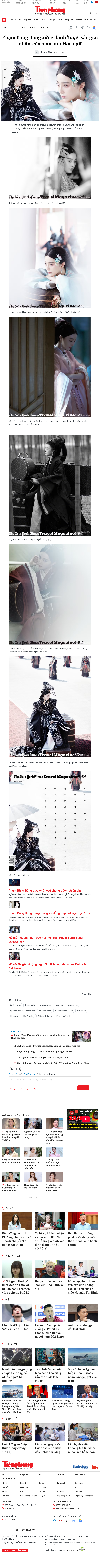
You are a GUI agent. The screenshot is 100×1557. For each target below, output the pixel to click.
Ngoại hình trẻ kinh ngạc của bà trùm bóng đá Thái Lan (11, 1136)
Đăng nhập (13, 1074)
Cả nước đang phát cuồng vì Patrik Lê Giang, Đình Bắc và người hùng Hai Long (49, 1331)
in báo (82, 27)
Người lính (88, 20)
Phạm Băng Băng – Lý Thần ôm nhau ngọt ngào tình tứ (44, 1051)
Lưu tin (5, 84)
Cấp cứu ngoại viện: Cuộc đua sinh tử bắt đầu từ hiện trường (49, 1448)
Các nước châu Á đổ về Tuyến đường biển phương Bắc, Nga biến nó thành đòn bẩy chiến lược (12, 1406)
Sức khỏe (43, 20)
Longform (80, 1475)
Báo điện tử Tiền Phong (50, 10)
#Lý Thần (81, 1010)
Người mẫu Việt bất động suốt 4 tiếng (32, 1134)
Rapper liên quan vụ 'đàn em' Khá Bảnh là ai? (49, 1284)
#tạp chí (30, 1010)
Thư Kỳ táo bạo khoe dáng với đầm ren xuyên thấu (43, 1057)
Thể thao (78, 20)
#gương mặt (44, 1010)
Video (4, 1475)
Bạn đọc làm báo (16, 1550)
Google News (93, 27)
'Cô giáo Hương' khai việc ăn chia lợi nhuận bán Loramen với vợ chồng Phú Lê (16, 1286)
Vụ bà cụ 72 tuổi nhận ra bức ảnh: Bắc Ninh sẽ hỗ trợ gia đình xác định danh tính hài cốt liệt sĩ (49, 1240)
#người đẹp (30, 1005)
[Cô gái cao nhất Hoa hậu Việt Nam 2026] (54, 1152)
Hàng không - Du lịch (28, 1496)
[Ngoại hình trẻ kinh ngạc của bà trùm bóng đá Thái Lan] (11, 1123)
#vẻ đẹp (60, 1005)
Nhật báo (24, 1475)
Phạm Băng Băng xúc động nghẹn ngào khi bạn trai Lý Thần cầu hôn (40, 1036)
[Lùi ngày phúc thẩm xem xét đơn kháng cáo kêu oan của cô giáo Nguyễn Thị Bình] (83, 1269)
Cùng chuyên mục (15, 1114)
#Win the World (63, 1016)
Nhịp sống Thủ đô (64, 1496)
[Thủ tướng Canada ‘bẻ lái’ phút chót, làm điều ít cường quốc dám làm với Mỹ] (37, 1391)
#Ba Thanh (27, 1016)
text (77, 27)
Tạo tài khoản (29, 1074)
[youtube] (96, 2)
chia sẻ (71, 27)
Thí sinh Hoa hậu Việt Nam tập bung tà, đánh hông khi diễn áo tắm (54, 1137)
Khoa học (60, 1491)
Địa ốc (35, 20)
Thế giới (52, 20)
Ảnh (40, 1475)
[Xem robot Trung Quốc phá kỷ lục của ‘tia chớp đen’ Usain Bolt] (62, 1391)
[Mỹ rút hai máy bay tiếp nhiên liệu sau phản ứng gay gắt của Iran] (83, 1357)
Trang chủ (4, 20)
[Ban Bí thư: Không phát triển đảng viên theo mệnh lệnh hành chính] (83, 1221)
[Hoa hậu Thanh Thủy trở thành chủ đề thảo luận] (33, 1152)
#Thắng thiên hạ (44, 1016)
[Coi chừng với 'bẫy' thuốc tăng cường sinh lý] (17, 1432)
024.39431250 (10, 1508)
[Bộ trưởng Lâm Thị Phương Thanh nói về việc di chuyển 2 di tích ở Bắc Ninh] (17, 1221)
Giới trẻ (60, 20)
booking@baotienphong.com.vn (68, 1508)
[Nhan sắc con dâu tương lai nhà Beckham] (11, 1177)
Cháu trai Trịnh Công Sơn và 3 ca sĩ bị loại (16, 1327)
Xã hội (10, 20)
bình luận (88, 27)
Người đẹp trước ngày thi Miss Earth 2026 (54, 1187)
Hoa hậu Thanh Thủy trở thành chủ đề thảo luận (32, 1164)
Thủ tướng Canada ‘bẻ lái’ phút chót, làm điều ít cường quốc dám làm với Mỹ (36, 1406)
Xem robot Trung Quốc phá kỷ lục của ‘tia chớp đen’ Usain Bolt (62, 1404)
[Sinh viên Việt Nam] (80, 1467)
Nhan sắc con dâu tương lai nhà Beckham (10, 1187)
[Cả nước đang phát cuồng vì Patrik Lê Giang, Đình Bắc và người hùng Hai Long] (50, 1313)
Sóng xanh (27, 20)
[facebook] (92, 2)
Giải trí (8, 27)
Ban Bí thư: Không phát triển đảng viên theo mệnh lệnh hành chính (82, 1239)
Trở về (5, 97)
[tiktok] (68, 1520)
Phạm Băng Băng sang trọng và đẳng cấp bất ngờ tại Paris (49, 913)
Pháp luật (69, 20)
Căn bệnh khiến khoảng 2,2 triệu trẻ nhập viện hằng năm (82, 1448)
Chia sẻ (5, 77)
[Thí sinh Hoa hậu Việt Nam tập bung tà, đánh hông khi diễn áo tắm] (54, 1123)
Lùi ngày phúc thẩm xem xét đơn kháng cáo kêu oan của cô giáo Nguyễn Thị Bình (83, 1286)
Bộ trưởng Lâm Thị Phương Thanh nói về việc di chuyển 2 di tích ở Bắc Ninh (16, 1239)
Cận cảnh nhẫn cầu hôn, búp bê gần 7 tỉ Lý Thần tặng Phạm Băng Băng (53, 1063)
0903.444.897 (10, 1520)
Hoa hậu (78, 1491)
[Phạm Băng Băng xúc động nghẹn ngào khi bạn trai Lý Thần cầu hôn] (81, 1036)
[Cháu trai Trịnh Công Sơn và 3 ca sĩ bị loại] (17, 1313)
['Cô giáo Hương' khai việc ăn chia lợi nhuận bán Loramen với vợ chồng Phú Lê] (17, 1269)
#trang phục (46, 1005)
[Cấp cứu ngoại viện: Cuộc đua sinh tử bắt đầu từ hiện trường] (50, 1432)
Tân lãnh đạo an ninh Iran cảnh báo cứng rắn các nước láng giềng (49, 1375)
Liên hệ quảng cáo (62, 1502)
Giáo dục (42, 1491)
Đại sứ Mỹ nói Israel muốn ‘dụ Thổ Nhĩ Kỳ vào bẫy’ (87, 1403)
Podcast (61, 1475)
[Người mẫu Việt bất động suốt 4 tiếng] (33, 1123)
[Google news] (81, 1521)
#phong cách (16, 1010)
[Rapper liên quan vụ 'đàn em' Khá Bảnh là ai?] (50, 1269)
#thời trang (15, 1005)
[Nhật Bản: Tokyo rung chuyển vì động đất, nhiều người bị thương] (17, 1357)
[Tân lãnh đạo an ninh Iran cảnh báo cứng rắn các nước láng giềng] (50, 1357)
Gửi (83, 1088)
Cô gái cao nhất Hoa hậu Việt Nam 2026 (53, 1162)
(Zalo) (71, 1505)
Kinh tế (18, 20)
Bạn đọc (5, 1496)
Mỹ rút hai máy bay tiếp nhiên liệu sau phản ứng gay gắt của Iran (82, 1375)
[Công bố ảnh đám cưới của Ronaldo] (11, 1152)
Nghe (5, 70)
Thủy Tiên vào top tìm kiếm (31, 1186)
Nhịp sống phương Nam (84, 1496)
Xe (95, 20)
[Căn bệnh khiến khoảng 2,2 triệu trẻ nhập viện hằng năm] (83, 1432)
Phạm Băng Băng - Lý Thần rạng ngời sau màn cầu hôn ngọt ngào (47, 1045)
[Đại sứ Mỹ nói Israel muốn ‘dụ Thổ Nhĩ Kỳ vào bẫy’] (87, 1391)
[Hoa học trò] (95, 1467)
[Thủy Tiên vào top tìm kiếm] (33, 1177)
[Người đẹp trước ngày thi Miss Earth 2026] (54, 1177)
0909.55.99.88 (62, 1505)
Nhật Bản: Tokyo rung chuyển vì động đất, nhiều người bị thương (17, 1375)
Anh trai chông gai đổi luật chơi (80, 1327)
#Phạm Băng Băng (64, 1010)
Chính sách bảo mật (25, 1530)
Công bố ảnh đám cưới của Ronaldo (11, 1161)
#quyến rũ (73, 1005)
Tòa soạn (6, 1502)
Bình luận (5, 91)
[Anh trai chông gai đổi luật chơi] (83, 1313)
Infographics (8, 1479)
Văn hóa (5, 1491)
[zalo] (74, 1521)
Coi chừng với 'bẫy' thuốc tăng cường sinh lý (14, 1448)
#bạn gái (14, 1016)
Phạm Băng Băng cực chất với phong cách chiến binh (45, 890)
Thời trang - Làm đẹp (36, 27)
